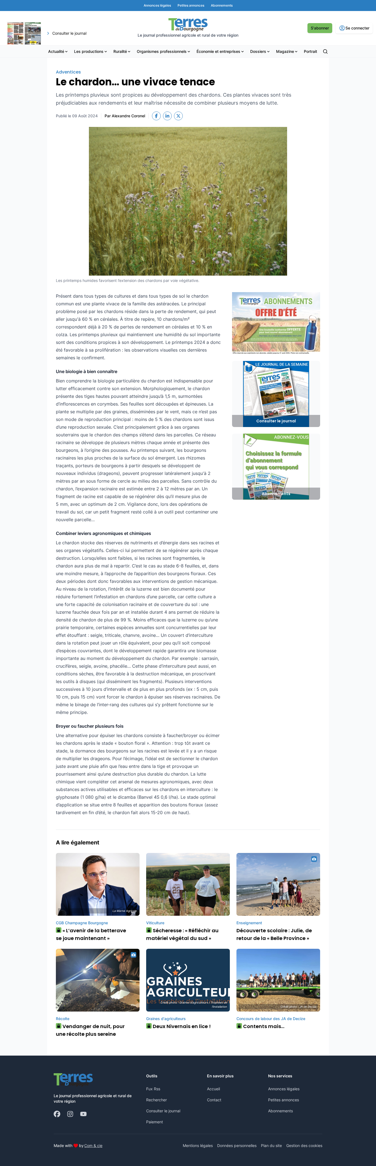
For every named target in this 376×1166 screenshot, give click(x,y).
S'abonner (320, 28)
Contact (214, 1099)
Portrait (310, 51)
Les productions (88, 51)
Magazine (285, 51)
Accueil (213, 1088)
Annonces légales (283, 1088)
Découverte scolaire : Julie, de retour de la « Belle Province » (274, 934)
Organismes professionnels (162, 51)
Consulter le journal (163, 1110)
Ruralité (120, 51)
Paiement (154, 1121)
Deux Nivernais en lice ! (180, 1026)
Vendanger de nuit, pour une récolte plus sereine (90, 1030)
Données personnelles (237, 1145)
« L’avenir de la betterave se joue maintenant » (91, 934)
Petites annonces (283, 1099)
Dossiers (258, 51)
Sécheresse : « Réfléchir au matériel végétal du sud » (182, 934)
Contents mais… (261, 1026)
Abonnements (280, 1110)
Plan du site (271, 1145)
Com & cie (93, 1145)
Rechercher (156, 1099)
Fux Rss (153, 1088)
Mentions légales (198, 1145)
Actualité (56, 51)
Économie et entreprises (218, 51)
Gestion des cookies (304, 1145)
